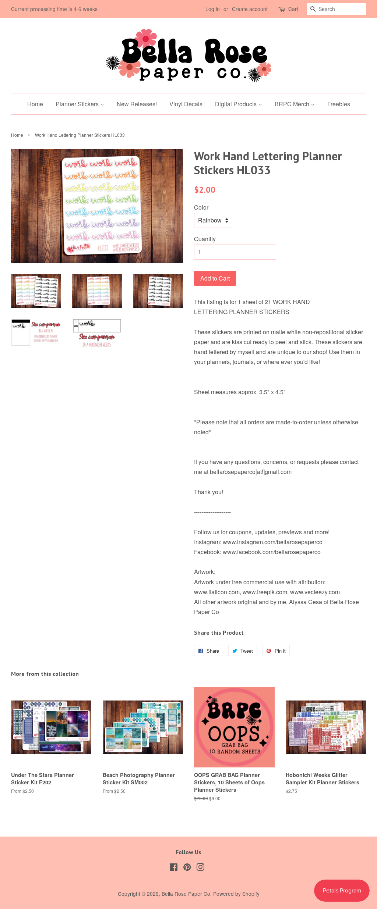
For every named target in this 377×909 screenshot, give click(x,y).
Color (201, 207)
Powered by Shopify (236, 893)
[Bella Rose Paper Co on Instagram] (200, 868)
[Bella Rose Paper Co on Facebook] (173, 868)
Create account (250, 9)
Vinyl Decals (185, 104)
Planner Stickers (78, 104)
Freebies (338, 104)
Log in (212, 9)
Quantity (205, 239)
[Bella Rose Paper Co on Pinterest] (187, 868)
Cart (293, 9)
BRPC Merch (293, 104)
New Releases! (137, 104)
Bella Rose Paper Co (186, 893)
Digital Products (236, 104)
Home (35, 104)
